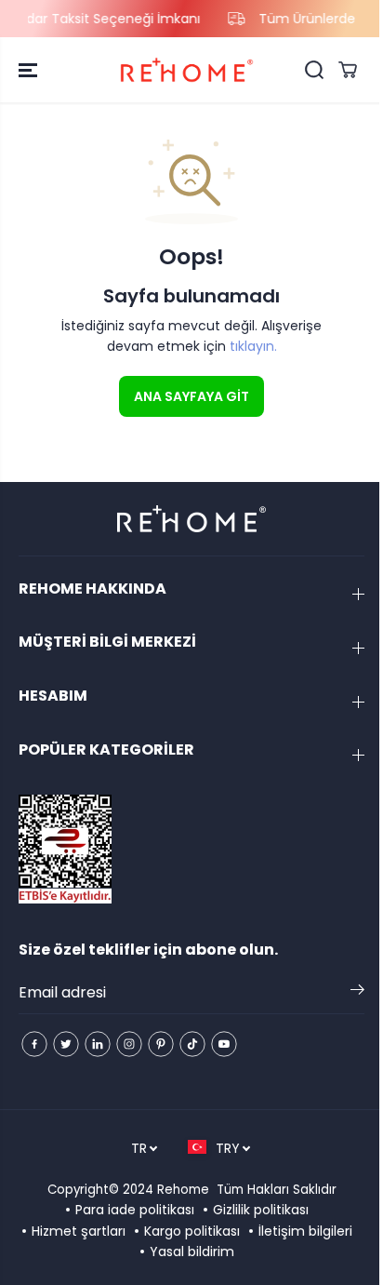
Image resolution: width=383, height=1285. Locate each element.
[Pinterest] (161, 1044)
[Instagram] (129, 1044)
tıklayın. (253, 346)
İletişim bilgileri (305, 1231)
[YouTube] (224, 1044)
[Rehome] (187, 70)
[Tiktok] (192, 1044)
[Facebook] (34, 1044)
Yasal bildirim (192, 1251)
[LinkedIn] (97, 1044)
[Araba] (347, 70)
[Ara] (314, 70)
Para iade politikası (134, 1209)
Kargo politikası (192, 1231)
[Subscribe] (357, 992)
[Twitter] (66, 1044)
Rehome (183, 1189)
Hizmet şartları (78, 1231)
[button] (30, 69)
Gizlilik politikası (261, 1209)
